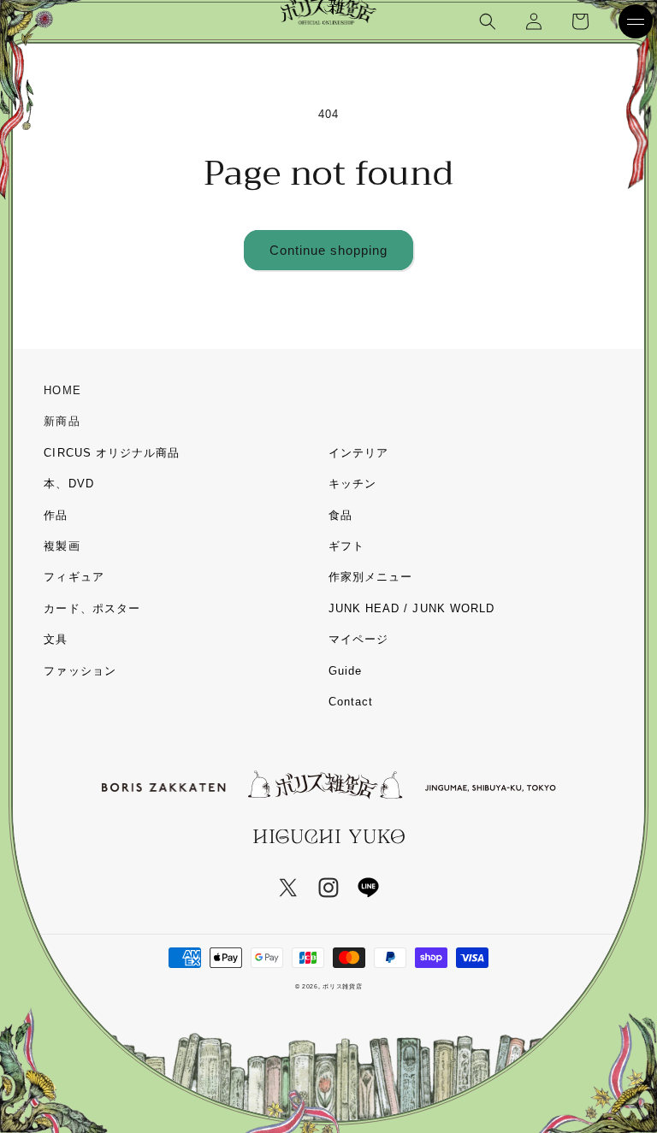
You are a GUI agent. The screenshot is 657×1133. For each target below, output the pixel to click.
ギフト (346, 546)
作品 (56, 515)
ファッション (79, 670)
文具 (56, 639)
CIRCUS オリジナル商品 (112, 452)
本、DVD (68, 483)
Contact (350, 701)
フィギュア (74, 576)
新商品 (62, 421)
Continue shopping (328, 250)
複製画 (62, 546)
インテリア (358, 452)
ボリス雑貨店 (342, 986)
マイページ (358, 639)
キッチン (352, 483)
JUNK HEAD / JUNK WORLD (411, 608)
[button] (487, 21)
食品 (340, 515)
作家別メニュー (370, 576)
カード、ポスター (91, 608)
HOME (62, 390)
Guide (345, 670)
